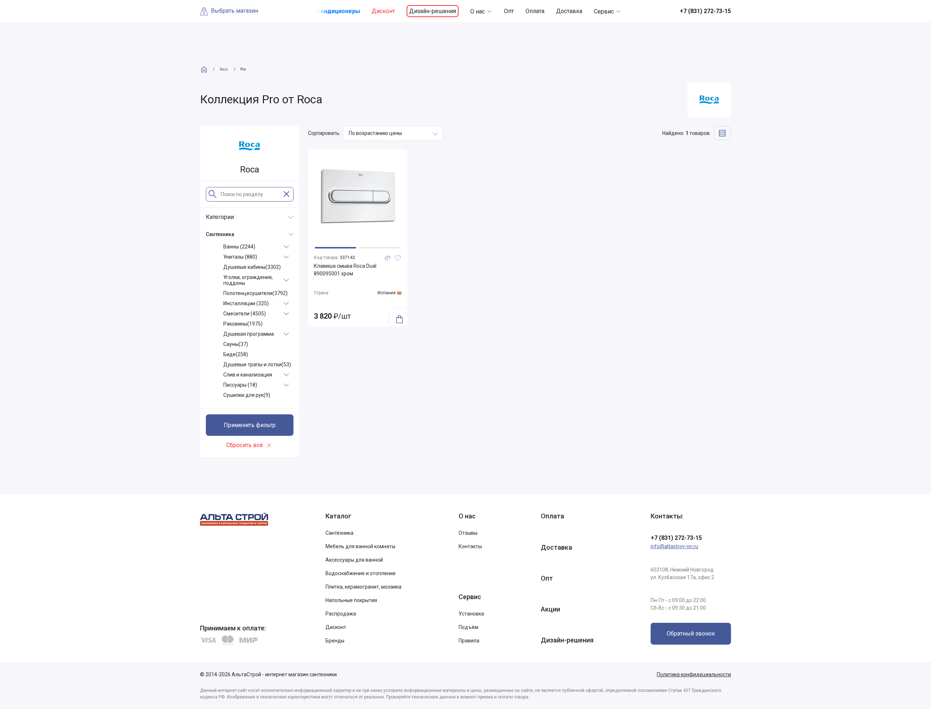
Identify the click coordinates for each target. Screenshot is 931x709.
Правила (469, 641)
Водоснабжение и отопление (360, 573)
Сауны (235, 344)
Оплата (535, 11)
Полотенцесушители (255, 293)
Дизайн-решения (432, 11)
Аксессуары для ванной (354, 560)
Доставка (569, 11)
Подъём (468, 627)
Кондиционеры (338, 11)
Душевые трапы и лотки (257, 364)
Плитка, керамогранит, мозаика (363, 587)
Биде (235, 354)
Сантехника (339, 533)
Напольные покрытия (351, 600)
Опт (509, 11)
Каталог (338, 516)
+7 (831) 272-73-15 (676, 537)
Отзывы (468, 533)
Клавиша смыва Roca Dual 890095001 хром (345, 269)
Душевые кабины (252, 267)
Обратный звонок (691, 633)
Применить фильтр (250, 425)
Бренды (334, 641)
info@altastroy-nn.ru (674, 546)
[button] (335, 247)
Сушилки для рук (246, 395)
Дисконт (383, 11)
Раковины (243, 324)
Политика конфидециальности (694, 674)
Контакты (470, 546)
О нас (477, 11)
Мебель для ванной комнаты (360, 546)
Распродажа (340, 614)
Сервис (604, 11)
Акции (550, 609)
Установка (471, 614)
